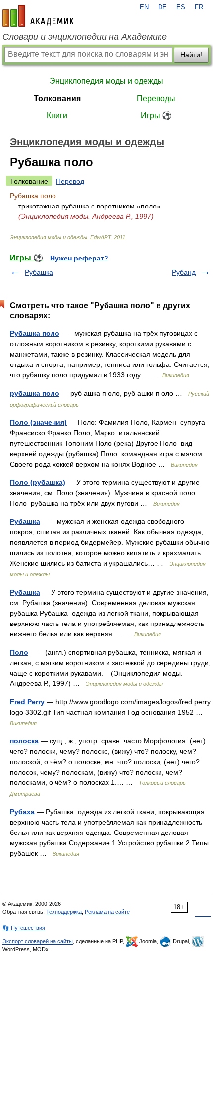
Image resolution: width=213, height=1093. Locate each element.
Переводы (156, 98)
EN (144, 7)
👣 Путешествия (23, 928)
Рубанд (184, 272)
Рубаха (22, 812)
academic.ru (38, 16)
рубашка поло (34, 393)
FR (199, 7)
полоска (24, 741)
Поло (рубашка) (37, 482)
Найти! (191, 55)
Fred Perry (27, 702)
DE (162, 7)
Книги (57, 115)
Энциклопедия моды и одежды (106, 81)
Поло (19, 652)
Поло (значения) (38, 422)
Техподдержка (64, 912)
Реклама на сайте (107, 912)
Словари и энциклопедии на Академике (84, 37)
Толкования (57, 98)
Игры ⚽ (156, 115)
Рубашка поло (34, 333)
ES (180, 7)
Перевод (70, 181)
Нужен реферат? (79, 258)
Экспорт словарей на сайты (37, 941)
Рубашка (39, 272)
